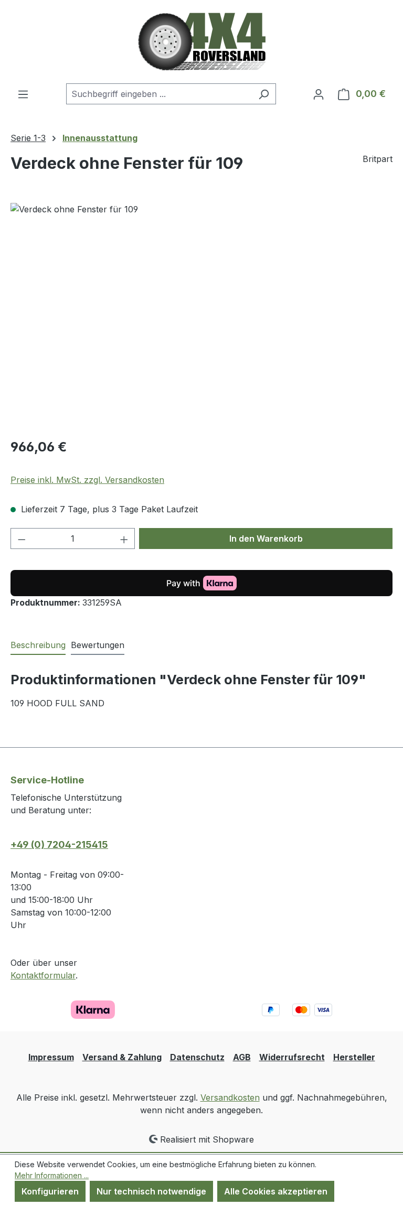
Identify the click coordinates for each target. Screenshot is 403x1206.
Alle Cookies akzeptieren (275, 1191)
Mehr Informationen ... (52, 1175)
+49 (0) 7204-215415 (59, 844)
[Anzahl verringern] (21, 538)
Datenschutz (197, 1057)
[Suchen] (263, 93)
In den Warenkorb (266, 538)
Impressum (51, 1057)
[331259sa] (201, 315)
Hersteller (354, 1057)
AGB (242, 1057)
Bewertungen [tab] (97, 645)
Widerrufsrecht (292, 1057)
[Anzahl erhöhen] (124, 538)
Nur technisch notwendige (151, 1191)
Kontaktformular (43, 975)
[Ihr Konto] (318, 93)
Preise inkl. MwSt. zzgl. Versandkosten (87, 480)
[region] (201, 315)
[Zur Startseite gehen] (202, 42)
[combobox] (159, 93)
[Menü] (23, 93)
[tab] (38, 645)
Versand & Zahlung (122, 1057)
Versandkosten (230, 1097)
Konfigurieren (50, 1191)
